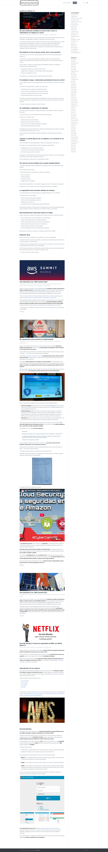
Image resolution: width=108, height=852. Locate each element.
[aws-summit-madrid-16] (42, 582)
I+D (34, 285)
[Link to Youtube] (87, 3)
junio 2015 (73, 146)
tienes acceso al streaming (47, 307)
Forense (73, 29)
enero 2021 (73, 69)
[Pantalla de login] (42, 793)
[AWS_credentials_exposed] (42, 20)
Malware (73, 44)
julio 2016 (73, 125)
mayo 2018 (73, 94)
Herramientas (31, 285)
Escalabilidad (24, 684)
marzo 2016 (73, 132)
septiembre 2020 (74, 71)
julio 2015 (73, 145)
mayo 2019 (73, 84)
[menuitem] (67, 3)
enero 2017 (73, 117)
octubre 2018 (74, 91)
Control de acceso (35, 34)
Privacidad (46, 34)
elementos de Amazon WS (38, 691)
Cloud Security (29, 34)
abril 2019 (73, 86)
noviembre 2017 (74, 102)
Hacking (73, 34)
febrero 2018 (74, 99)
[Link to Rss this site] (85, 3)
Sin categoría (74, 51)
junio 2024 (73, 64)
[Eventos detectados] (42, 818)
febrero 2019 (74, 87)
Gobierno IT (41, 34)
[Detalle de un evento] (57, 818)
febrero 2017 (74, 115)
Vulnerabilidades (56, 341)
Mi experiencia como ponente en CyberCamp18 (36, 339)
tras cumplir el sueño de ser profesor (34, 355)
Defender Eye (38, 850)
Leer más (22, 311)
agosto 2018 (73, 92)
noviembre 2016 (74, 120)
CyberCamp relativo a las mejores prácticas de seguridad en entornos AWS (39, 297)
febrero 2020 (74, 74)
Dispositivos (56, 283)
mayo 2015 (73, 148)
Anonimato (28, 283)
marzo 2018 (73, 97)
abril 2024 (73, 66)
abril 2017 (73, 112)
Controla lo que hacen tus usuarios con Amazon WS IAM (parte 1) (42, 693)
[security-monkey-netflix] (42, 633)
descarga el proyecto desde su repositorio (49, 828)
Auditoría (32, 283)
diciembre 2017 (74, 100)
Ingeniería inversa (75, 39)
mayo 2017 (73, 110)
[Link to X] (84, 3)
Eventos (60, 283)
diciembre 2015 (74, 137)
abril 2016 (73, 130)
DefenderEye (53, 405)
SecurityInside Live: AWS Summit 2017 (33, 592)
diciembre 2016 (74, 118)
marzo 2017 (73, 114)
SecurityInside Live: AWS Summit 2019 (33, 282)
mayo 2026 (73, 59)
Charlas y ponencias (38, 283)
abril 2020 (73, 72)
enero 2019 (73, 89)
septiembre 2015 (74, 142)
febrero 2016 (74, 133)
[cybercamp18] (42, 329)
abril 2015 (73, 150)
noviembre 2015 (74, 138)
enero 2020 (73, 76)
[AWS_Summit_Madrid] (42, 270)
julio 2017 (73, 107)
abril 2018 (73, 95)
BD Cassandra (24, 682)
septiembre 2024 (74, 63)
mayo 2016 (73, 128)
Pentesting (73, 47)
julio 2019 (73, 81)
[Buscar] (79, 3)
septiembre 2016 (74, 123)
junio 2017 (73, 109)
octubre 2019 (74, 77)
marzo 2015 (73, 151)
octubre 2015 (74, 140)
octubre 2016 (74, 122)
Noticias (73, 46)
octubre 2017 (74, 104)
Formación (21, 285)
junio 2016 (73, 127)
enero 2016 (73, 135)
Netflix (34, 650)
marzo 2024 (73, 68)
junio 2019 (73, 82)
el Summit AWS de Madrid (39, 290)
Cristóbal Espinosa (53, 34)
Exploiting (73, 28)
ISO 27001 (73, 41)
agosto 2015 (73, 143)
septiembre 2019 (74, 79)
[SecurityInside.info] (29, 3)
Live (36, 285)
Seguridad (23, 686)
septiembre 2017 (74, 105)
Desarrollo (51, 283)
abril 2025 (73, 61)
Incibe (36, 555)
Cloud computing (25, 680)
